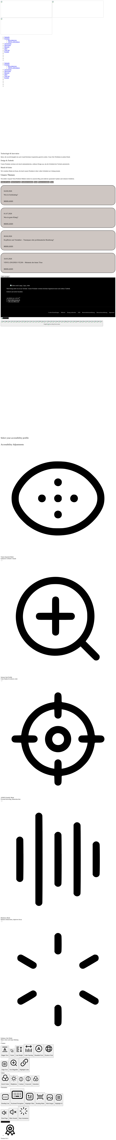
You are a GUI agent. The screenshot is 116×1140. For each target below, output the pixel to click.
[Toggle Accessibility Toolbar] (5, 318)
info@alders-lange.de (14, 300)
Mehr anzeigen (5, 276)
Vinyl (51, 182)
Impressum (111, 312)
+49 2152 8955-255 (13, 301)
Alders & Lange (5, 182)
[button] (5, 1052)
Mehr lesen (8, 201)
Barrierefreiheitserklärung (88, 312)
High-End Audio (16, 182)
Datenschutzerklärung (102, 312)
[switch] (1, 560)
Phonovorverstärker (43, 182)
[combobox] (52, 323)
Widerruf (63, 312)
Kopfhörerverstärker (27, 182)
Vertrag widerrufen (71, 312)
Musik (35, 182)
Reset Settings (5, 1121)
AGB (79, 312)
